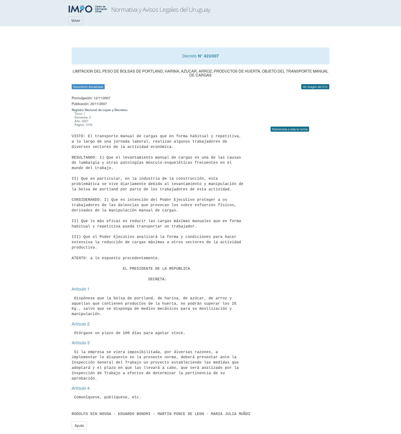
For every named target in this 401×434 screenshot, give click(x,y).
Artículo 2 (81, 324)
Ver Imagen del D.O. (315, 87)
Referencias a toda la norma (290, 129)
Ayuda (79, 425)
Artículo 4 (81, 388)
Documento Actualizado (88, 87)
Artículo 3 (81, 342)
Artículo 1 (81, 289)
